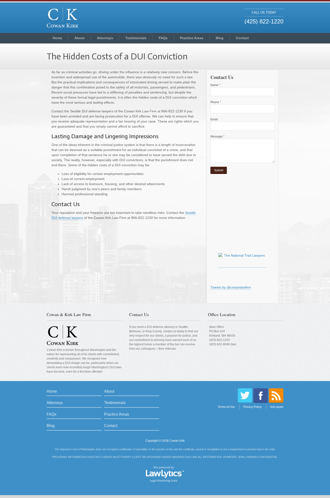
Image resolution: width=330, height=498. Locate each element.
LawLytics (165, 474)
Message (217, 136)
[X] (245, 395)
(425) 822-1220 (219, 340)
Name (215, 85)
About (79, 38)
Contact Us (139, 314)
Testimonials (135, 38)
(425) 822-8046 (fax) (222, 344)
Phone (215, 102)
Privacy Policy (252, 407)
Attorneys (105, 38)
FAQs (163, 38)
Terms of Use (226, 407)
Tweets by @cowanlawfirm (230, 287)
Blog (219, 38)
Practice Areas (191, 38)
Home (57, 38)
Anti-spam (276, 407)
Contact (242, 38)
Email (214, 119)
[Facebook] (260, 395)
